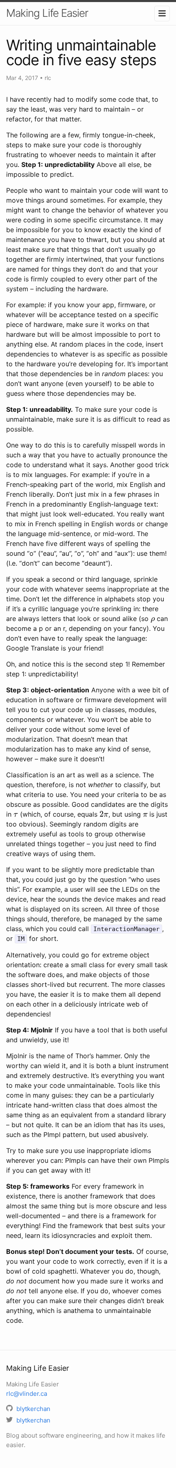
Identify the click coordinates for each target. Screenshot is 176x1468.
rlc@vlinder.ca (26, 1393)
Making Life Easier (47, 13)
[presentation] (153, 618)
